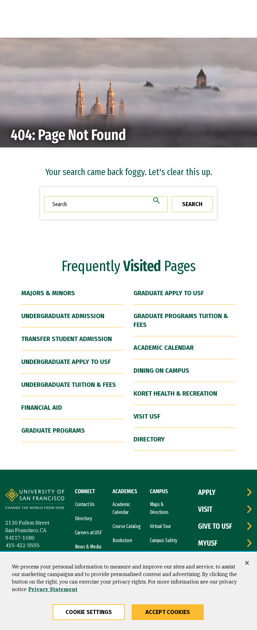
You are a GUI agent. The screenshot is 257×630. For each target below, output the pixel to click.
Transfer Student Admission (66, 339)
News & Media (88, 547)
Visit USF (147, 416)
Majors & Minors (48, 293)
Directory (149, 439)
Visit (205, 509)
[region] (128, 591)
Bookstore (122, 540)
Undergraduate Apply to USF (66, 362)
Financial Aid (41, 407)
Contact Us (85, 504)
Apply (207, 492)
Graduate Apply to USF (169, 293)
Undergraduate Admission (62, 316)
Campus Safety (163, 540)
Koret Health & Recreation (175, 393)
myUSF (208, 543)
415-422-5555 (22, 545)
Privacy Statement (52, 589)
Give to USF (215, 526)
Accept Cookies (167, 612)
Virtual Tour (160, 526)
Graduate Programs (53, 430)
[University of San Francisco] (34, 500)
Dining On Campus (161, 370)
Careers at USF (88, 533)
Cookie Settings (89, 612)
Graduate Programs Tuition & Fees (181, 320)
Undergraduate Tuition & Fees (68, 384)
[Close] (247, 563)
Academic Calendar (164, 347)
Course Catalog (127, 526)
